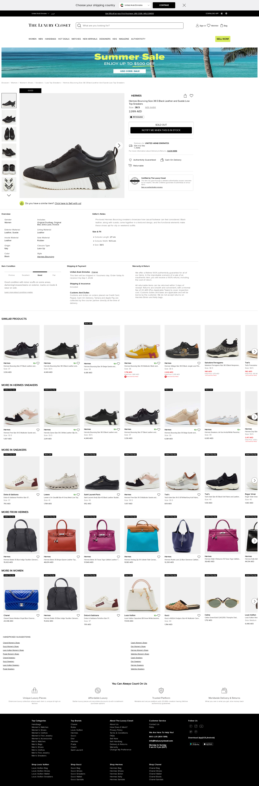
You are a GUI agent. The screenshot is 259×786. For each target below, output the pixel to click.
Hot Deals (63, 39)
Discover (5, 83)
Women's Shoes (26, 83)
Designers (104, 39)
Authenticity (138, 39)
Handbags (50, 39)
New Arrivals (90, 39)
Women (32, 39)
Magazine (124, 39)
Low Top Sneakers (53, 83)
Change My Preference (120, 750)
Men (41, 39)
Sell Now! (223, 39)
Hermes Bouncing (45, 257)
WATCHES (76, 39)
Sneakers (39, 83)
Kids (115, 39)
